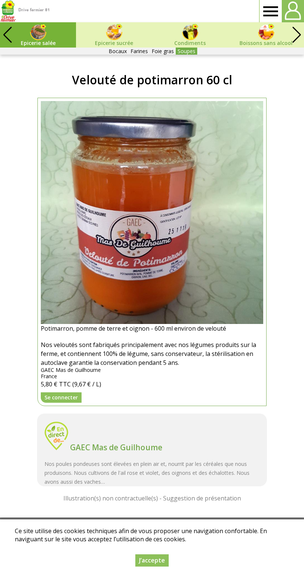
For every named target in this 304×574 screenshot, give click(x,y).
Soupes (186, 51)
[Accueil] (25, 11)
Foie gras (163, 51)
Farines (139, 51)
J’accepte (152, 560)
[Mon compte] (293, 11)
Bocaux (118, 51)
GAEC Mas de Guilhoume (116, 447)
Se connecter (61, 397)
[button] (296, 35)
